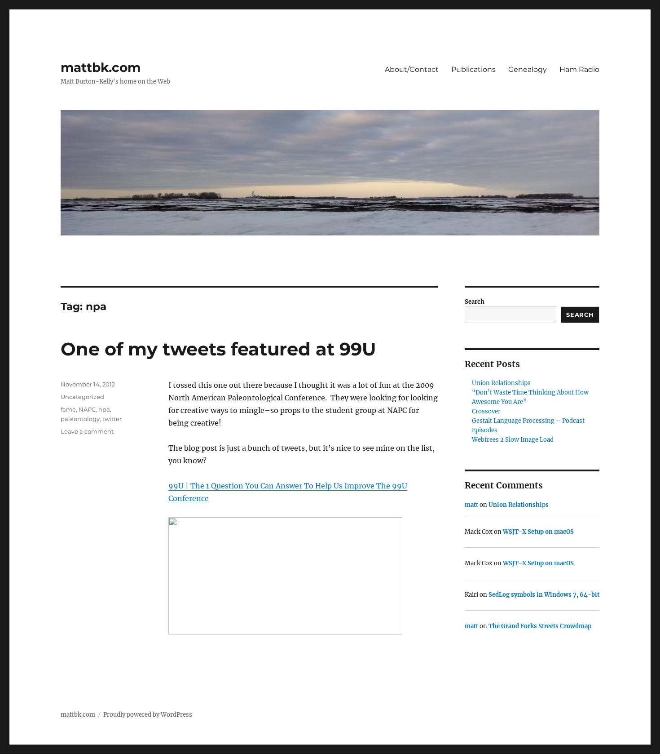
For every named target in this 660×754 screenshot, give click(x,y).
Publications (473, 69)
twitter (112, 418)
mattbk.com (101, 67)
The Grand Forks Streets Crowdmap (539, 626)
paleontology (80, 418)
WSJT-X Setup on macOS (538, 532)
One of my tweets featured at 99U (218, 349)
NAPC (87, 409)
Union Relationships (501, 383)
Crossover (486, 411)
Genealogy (527, 69)
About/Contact (412, 69)
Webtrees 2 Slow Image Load (513, 440)
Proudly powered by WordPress (147, 715)
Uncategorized (82, 396)
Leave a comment (87, 431)
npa (104, 409)
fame (68, 409)
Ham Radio (579, 69)
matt (471, 505)
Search (474, 302)
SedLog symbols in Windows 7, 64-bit (543, 595)
